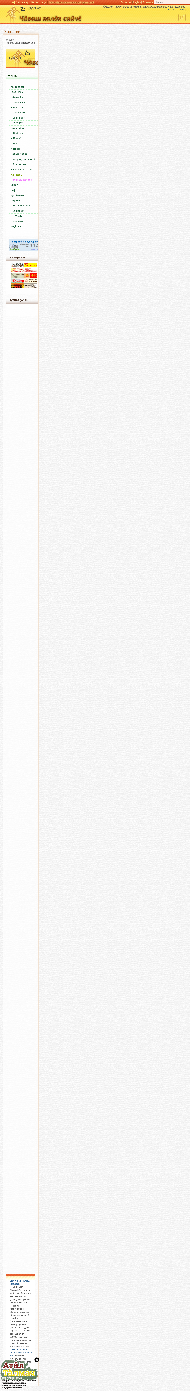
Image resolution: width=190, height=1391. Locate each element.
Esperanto (147, 2)
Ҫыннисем (19, 117)
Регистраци (38, 2)
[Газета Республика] (17, 287)
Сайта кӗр (22, 2)
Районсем (19, 112)
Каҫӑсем (16, 226)
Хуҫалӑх (18, 123)
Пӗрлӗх (15, 200)
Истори (15, 148)
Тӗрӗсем (18, 133)
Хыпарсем (17, 86)
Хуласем (18, 107)
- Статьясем (18, 164)
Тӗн (15, 143)
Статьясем (17, 92)
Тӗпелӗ (17, 138)
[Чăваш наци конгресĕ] (30, 277)
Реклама (18, 221)
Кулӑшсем (17, 195)
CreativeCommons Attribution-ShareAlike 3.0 (21, 1352)
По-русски (126, 2)
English (137, 2)
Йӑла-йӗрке (18, 128)
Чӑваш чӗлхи (19, 153)
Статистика (15, 1284)
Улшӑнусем (20, 210)
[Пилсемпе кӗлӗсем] (17, 277)
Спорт (14, 184)
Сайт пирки (15, 1280)
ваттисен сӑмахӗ (176, 9)
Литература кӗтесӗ (23, 159)
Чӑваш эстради (22, 169)
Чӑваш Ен (17, 97)
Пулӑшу (17, 216)
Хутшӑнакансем (23, 205)
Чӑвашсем (19, 102)
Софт (14, 190)
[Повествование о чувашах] (17, 266)
